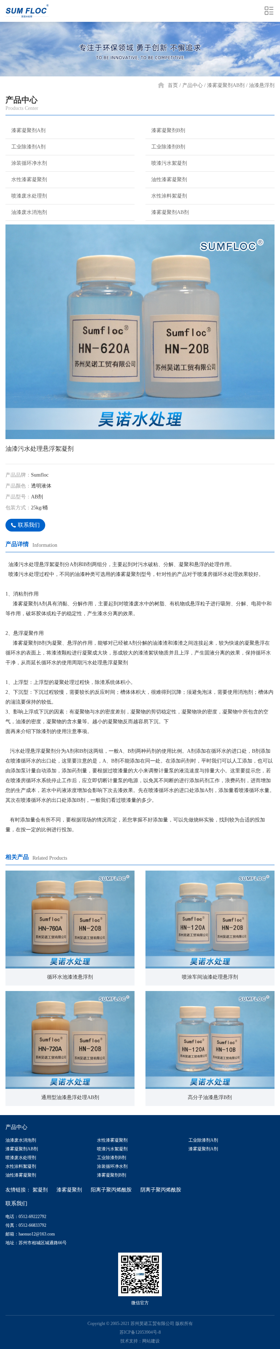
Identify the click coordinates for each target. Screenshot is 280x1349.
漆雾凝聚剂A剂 (28, 130)
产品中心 (192, 85)
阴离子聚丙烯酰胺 (160, 1190)
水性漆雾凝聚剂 (29, 179)
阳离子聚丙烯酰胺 (111, 1190)
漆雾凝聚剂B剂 (168, 130)
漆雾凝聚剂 (69, 1190)
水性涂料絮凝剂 (169, 196)
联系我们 (29, 525)
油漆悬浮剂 (262, 85)
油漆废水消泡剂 (29, 212)
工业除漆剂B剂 (168, 147)
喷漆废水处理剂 (29, 196)
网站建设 (151, 1341)
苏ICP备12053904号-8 (140, 1332)
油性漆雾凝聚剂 (169, 179)
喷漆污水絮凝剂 (169, 163)
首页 (173, 85)
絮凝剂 (40, 1190)
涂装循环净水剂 (29, 163)
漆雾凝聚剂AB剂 (226, 85)
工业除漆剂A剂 (28, 147)
